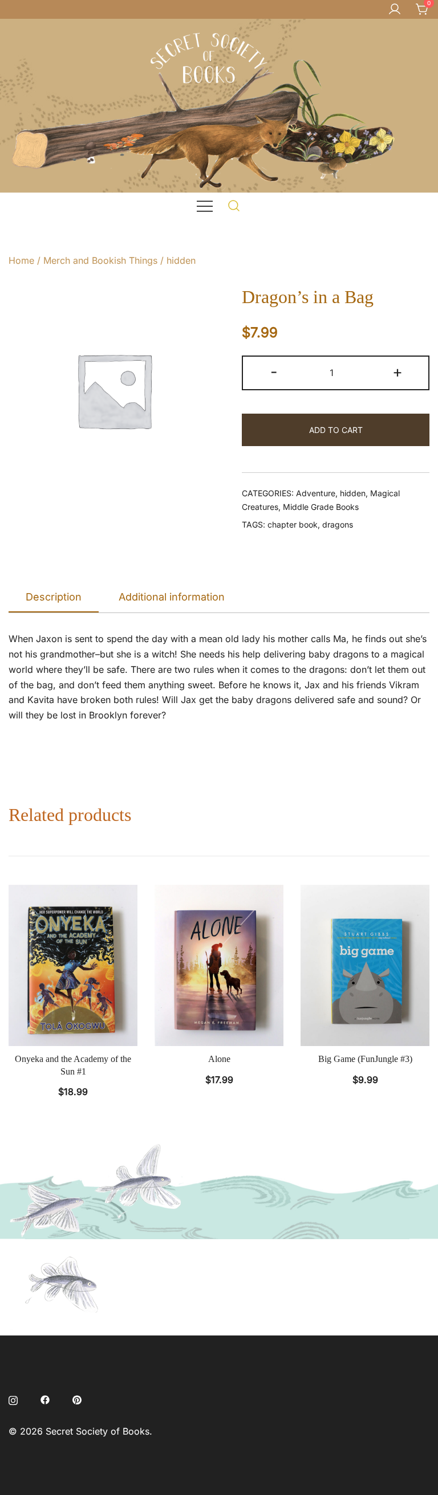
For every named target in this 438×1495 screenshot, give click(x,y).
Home (21, 260)
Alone (219, 1059)
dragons (337, 524)
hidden (181, 260)
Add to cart (336, 430)
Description (54, 597)
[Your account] (395, 9)
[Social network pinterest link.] (77, 1398)
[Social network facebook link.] (45, 1398)
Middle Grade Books (321, 507)
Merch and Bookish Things (100, 260)
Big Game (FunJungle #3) (365, 1059)
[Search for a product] (234, 205)
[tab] (54, 597)
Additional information (172, 597)
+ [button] (397, 371)
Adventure (315, 493)
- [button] (274, 371)
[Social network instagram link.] (13, 1398)
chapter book (292, 524)
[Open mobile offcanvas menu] (205, 205)
